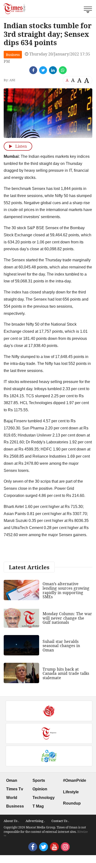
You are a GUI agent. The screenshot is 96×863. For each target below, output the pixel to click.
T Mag (38, 806)
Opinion (39, 789)
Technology (43, 798)
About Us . (11, 821)
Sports (38, 780)
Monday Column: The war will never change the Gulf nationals (67, 618)
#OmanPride (74, 780)
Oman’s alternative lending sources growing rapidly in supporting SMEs (66, 590)
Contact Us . (60, 821)
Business (13, 54)
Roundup (72, 803)
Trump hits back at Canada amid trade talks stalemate (66, 673)
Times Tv (14, 789)
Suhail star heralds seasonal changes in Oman (61, 646)
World (11, 798)
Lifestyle (71, 792)
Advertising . (35, 821)
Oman (11, 780)
